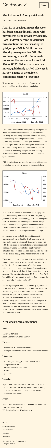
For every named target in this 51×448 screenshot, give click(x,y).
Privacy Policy (7, 430)
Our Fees (5, 423)
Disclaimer (6, 437)
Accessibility (6, 433)
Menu (43, 5)
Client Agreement (8, 426)
